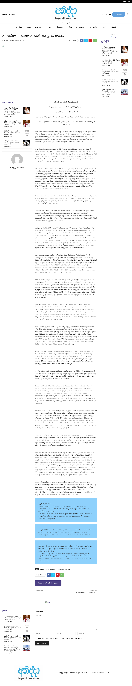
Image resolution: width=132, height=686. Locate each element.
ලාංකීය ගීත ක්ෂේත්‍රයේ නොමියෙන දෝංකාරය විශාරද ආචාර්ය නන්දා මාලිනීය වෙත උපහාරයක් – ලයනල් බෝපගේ (12, 111)
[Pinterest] (90, 40)
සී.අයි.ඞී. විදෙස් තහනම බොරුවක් (85, 592)
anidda (42, 569)
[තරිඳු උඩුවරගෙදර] (17, 159)
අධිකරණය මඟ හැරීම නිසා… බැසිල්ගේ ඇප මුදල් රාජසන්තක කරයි (12, 122)
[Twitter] (106, 14)
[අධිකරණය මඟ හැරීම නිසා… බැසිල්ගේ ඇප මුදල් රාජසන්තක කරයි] (26, 123)
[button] (127, 14)
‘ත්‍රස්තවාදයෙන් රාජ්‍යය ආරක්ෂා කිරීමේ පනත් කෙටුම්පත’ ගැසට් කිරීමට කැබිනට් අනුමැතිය (12, 648)
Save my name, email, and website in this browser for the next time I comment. (60, 638)
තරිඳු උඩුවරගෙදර (8, 40)
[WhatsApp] (95, 40)
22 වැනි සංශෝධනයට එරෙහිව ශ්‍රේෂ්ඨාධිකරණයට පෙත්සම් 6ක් (12, 132)
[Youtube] (110, 14)
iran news (67, 569)
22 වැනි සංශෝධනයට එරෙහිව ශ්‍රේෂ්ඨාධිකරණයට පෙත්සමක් (12, 142)
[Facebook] (103, 14)
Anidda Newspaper (50, 569)
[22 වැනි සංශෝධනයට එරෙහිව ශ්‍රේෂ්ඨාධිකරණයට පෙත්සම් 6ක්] (26, 133)
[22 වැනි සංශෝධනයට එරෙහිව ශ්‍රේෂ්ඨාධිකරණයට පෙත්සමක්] (26, 143)
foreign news (60, 569)
